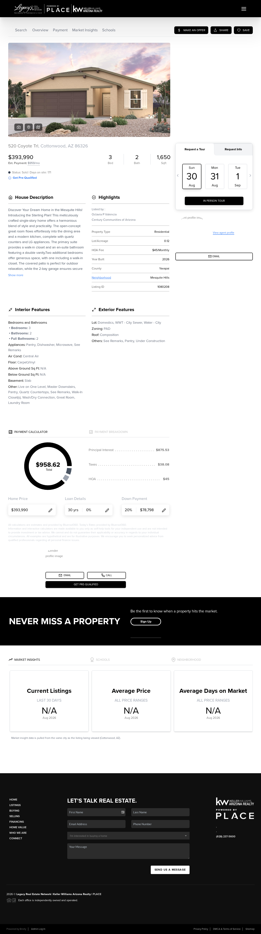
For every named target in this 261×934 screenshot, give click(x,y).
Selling (14, 816)
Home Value (17, 827)
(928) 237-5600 (225, 836)
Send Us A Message (170, 869)
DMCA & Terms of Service (227, 929)
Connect (15, 838)
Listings (15, 805)
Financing (16, 821)
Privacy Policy (201, 929)
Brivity (23, 929)
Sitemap (250, 929)
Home (13, 799)
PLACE (97, 894)
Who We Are (18, 833)
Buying (14, 810)
